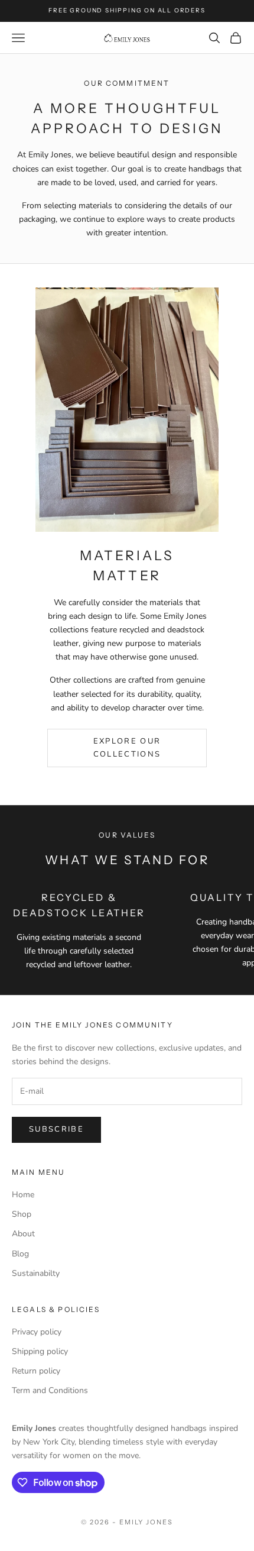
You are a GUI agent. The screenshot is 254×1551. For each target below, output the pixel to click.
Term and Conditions (50, 1390)
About (23, 1233)
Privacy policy (36, 1331)
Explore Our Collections (127, 747)
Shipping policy (40, 1351)
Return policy (36, 1370)
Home (23, 1194)
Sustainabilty (36, 1273)
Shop (21, 1214)
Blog (20, 1253)
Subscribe (56, 1129)
